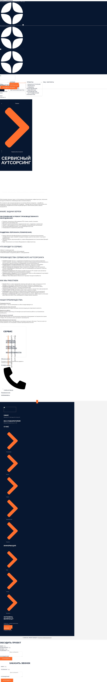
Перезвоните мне (5, 392)
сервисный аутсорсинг (11, 341)
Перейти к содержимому (6, 0)
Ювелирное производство (32, 90)
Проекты (30, 82)
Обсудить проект (5, 358)
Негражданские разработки (33, 93)
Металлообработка (17, 90)
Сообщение (4, 656)
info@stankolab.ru (5, 395)
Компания (4, 647)
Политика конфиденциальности (44, 637)
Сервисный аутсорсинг (14, 85)
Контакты (50, 82)
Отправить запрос (5, 365)
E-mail (2, 649)
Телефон (3, 650)
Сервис (12, 82)
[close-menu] (2, 90)
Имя (2, 646)
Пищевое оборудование (32, 88)
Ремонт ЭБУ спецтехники (11, 347)
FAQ (44, 82)
